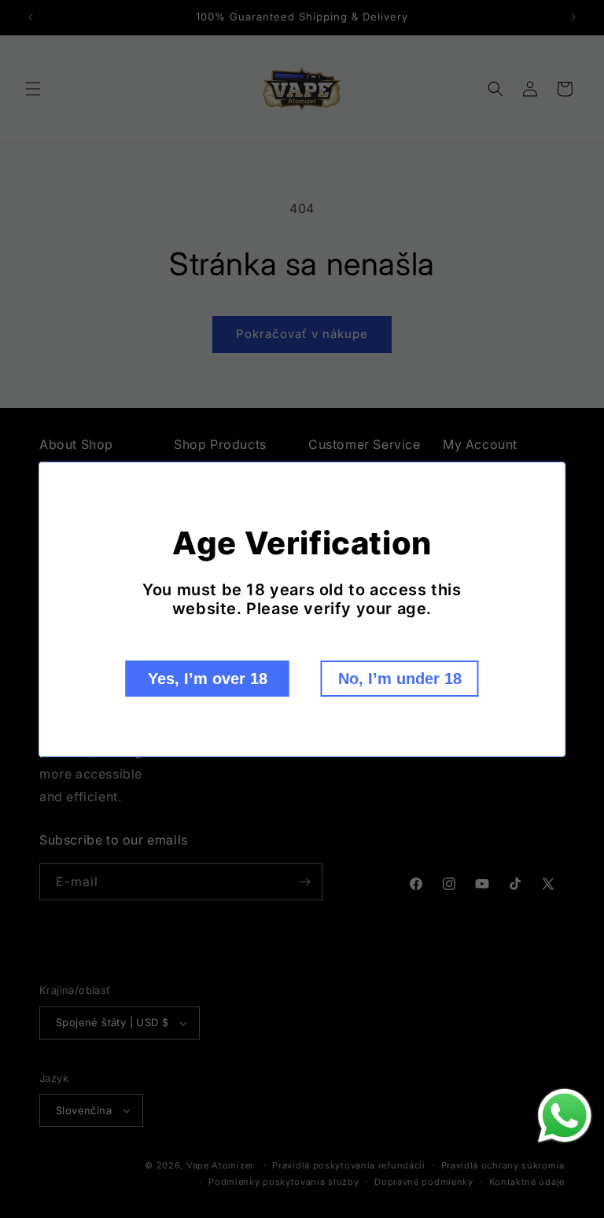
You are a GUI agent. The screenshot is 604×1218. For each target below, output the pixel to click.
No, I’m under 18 (400, 678)
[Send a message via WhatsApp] (564, 1115)
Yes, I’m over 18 (207, 678)
